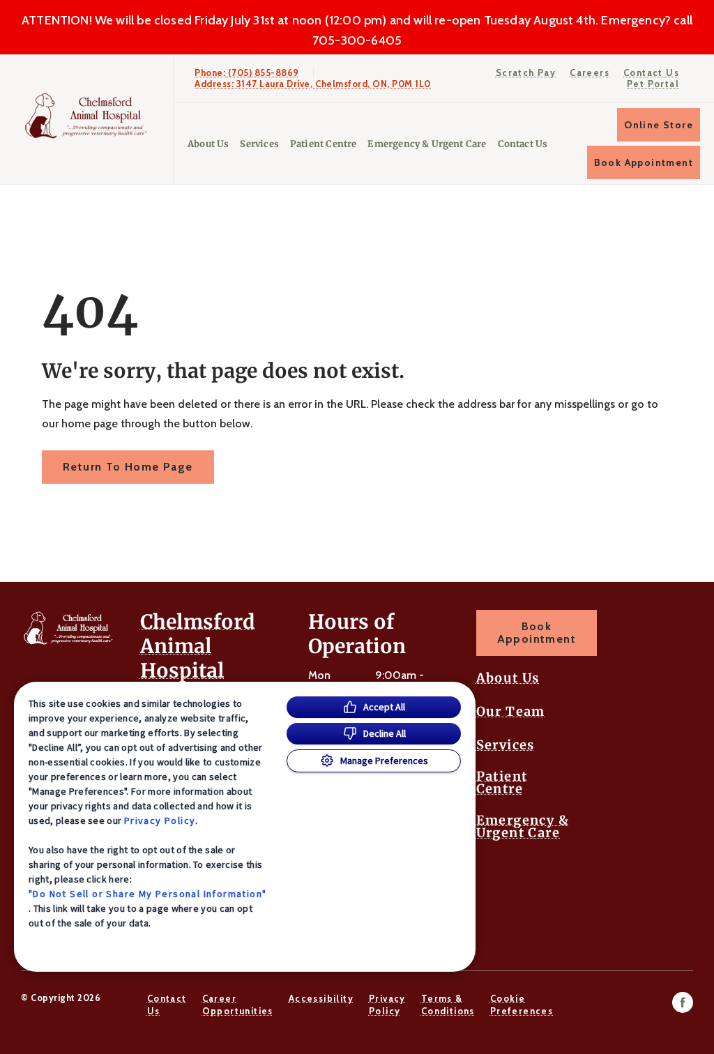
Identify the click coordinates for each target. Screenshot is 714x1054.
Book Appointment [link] (643, 162)
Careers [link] (589, 72)
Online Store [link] (658, 125)
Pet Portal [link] (653, 83)
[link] (90, 116)
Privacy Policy (160, 820)
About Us (208, 144)
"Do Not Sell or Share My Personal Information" (147, 893)
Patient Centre (323, 144)
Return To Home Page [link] (128, 466)
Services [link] (259, 144)
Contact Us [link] (651, 72)
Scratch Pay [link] (526, 72)
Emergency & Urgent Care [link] (426, 144)
